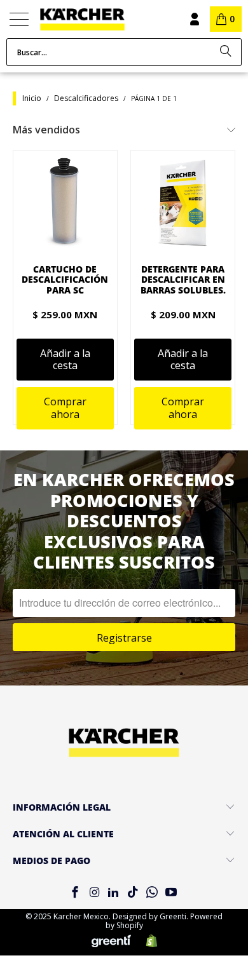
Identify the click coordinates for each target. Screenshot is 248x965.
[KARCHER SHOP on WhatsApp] (152, 893)
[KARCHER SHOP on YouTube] (171, 893)
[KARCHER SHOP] (99, 19)
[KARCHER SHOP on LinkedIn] (113, 893)
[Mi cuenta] (194, 19)
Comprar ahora (65, 408)
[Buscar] (226, 52)
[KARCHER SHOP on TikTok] (133, 893)
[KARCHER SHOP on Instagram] (94, 893)
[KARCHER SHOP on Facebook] (75, 893)
